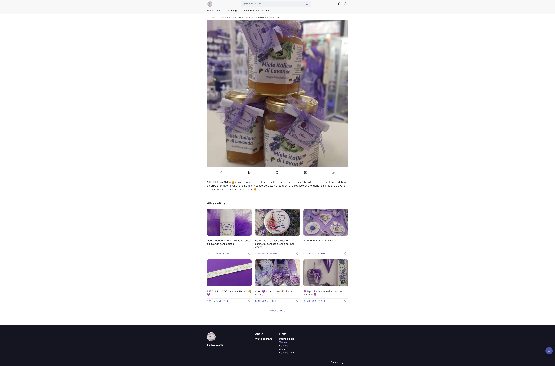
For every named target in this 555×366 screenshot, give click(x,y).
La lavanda (259, 17)
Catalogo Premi (287, 352)
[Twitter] (277, 173)
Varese (231, 17)
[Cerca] (307, 4)
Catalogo (233, 10)
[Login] (345, 4)
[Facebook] (221, 173)
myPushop (211, 17)
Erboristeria (248, 17)
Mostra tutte (277, 310)
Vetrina (269, 17)
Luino (239, 17)
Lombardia (222, 17)
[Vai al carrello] (340, 4)
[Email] (306, 173)
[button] (249, 254)
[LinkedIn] (249, 173)
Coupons (283, 349)
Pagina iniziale (286, 338)
